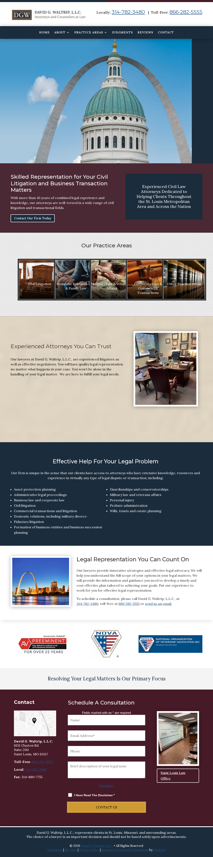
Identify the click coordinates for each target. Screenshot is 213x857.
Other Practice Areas (184, 284)
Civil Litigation (39, 284)
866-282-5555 (186, 12)
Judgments (122, 32)
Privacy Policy (89, 850)
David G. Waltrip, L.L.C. (97, 846)
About (60, 32)
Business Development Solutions (125, 850)
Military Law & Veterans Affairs (112, 286)
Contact (166, 32)
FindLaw (160, 850)
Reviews (145, 32)
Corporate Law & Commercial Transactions (148, 288)
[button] (209, 827)
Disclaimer (106, 785)
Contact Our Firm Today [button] (32, 218)
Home (44, 32)
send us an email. (158, 604)
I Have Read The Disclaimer (94, 795)
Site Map (71, 850)
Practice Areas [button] (88, 32)
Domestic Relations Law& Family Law (76, 286)
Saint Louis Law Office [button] (173, 775)
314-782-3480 (128, 12)
